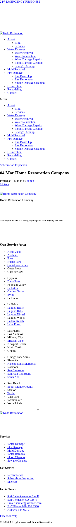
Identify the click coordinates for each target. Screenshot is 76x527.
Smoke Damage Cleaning (30, 82)
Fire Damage (15, 72)
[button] (38, 99)
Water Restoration (25, 56)
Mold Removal (16, 69)
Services (20, 46)
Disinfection (14, 86)
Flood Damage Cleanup (29, 62)
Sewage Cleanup (24, 66)
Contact (11, 92)
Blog (17, 42)
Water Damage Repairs (28, 59)
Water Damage (16, 49)
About (11, 39)
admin (30, 180)
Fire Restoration (24, 79)
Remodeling (14, 89)
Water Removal (24, 52)
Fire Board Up (23, 76)
